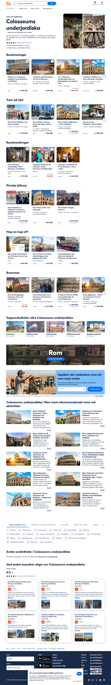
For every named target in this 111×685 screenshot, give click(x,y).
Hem (7, 649)
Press (82, 668)
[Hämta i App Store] (44, 665)
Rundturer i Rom (42, 649)
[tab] (17, 525)
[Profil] (102, 2)
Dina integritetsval (58, 666)
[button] (17, 76)
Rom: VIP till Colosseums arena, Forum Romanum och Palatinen (19, 582)
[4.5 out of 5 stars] (11, 576)
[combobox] (30, 3)
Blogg (82, 665)
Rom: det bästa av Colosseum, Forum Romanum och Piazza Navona (86, 615)
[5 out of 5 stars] (22, 586)
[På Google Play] (44, 658)
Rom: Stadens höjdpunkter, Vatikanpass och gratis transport (21, 615)
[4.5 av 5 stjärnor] (11, 43)
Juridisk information (58, 660)
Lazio (18, 649)
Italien (13, 649)
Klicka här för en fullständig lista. (48, 557)
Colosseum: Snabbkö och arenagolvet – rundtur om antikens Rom (53, 615)
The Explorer (84, 673)
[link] (17, 76)
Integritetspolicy (99, 396)
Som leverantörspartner (96, 657)
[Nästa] (104, 76)
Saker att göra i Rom (29, 649)
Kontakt (55, 657)
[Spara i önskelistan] (27, 61)
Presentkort (84, 670)
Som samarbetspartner (96, 663)
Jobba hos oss (84, 661)
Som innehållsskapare (96, 660)
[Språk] (95, 2)
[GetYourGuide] (8, 3)
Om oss (83, 657)
